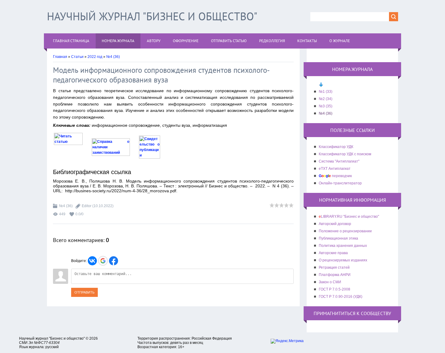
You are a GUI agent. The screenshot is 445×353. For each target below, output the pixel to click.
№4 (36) (113, 57)
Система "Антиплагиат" (339, 161)
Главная (60, 57)
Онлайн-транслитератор (340, 183)
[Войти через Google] (103, 261)
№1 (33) (325, 91)
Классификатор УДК (336, 147)
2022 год (94, 57)
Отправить (84, 292)
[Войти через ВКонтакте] (92, 260)
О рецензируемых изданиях (343, 260)
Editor (86, 206)
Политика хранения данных (343, 246)
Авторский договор (335, 224)
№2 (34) (325, 99)
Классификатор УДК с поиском (345, 154)
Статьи (77, 57)
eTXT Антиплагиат (335, 168)
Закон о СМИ (330, 282)
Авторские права (333, 253)
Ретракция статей (334, 267)
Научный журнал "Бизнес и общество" (152, 16)
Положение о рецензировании (345, 231)
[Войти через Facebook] (113, 260)
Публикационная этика (338, 238)
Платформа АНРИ (335, 275)
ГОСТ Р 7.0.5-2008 (334, 289)
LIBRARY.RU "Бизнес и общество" (349, 216)
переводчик (335, 176)
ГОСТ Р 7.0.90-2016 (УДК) (340, 296)
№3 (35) (325, 106)
